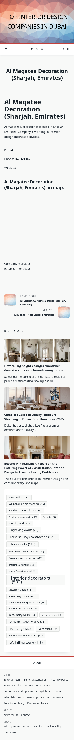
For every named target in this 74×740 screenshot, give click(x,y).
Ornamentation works (27, 622)
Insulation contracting (25, 558)
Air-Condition (19, 497)
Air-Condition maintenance (27, 503)
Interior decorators (30, 580)
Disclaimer (10, 732)
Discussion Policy (37, 703)
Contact (25, 715)
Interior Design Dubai (23, 608)
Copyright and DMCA (48, 691)
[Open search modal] (68, 49)
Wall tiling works (26, 642)
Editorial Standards (35, 679)
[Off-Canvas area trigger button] (6, 49)
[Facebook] (32, 49)
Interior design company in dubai (26, 602)
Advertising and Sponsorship (21, 697)
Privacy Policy (12, 726)
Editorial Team (12, 679)
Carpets (49, 517)
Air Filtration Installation (25, 510)
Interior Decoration (21, 564)
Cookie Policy (53, 726)
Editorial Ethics (12, 685)
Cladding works (19, 523)
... (55, 381)
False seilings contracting (33, 537)
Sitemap (37, 663)
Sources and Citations (38, 685)
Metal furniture (52, 614)
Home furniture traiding (26, 551)
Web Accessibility (14, 703)
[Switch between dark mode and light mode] (63, 49)
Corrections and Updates (18, 691)
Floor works (22, 544)
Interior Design (21, 589)
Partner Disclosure (52, 697)
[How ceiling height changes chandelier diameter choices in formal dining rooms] (37, 350)
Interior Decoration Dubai (22, 571)
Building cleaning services (23, 517)
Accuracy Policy (59, 679)
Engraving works (24, 530)
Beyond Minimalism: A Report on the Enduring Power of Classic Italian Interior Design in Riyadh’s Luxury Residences (34, 468)
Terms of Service (33, 726)
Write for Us (11, 715)
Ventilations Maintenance (26, 635)
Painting (20, 628)
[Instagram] (42, 49)
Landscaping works (22, 615)
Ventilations (48, 629)
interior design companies (23, 596)
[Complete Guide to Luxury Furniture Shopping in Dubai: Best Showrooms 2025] (37, 398)
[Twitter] (37, 49)
